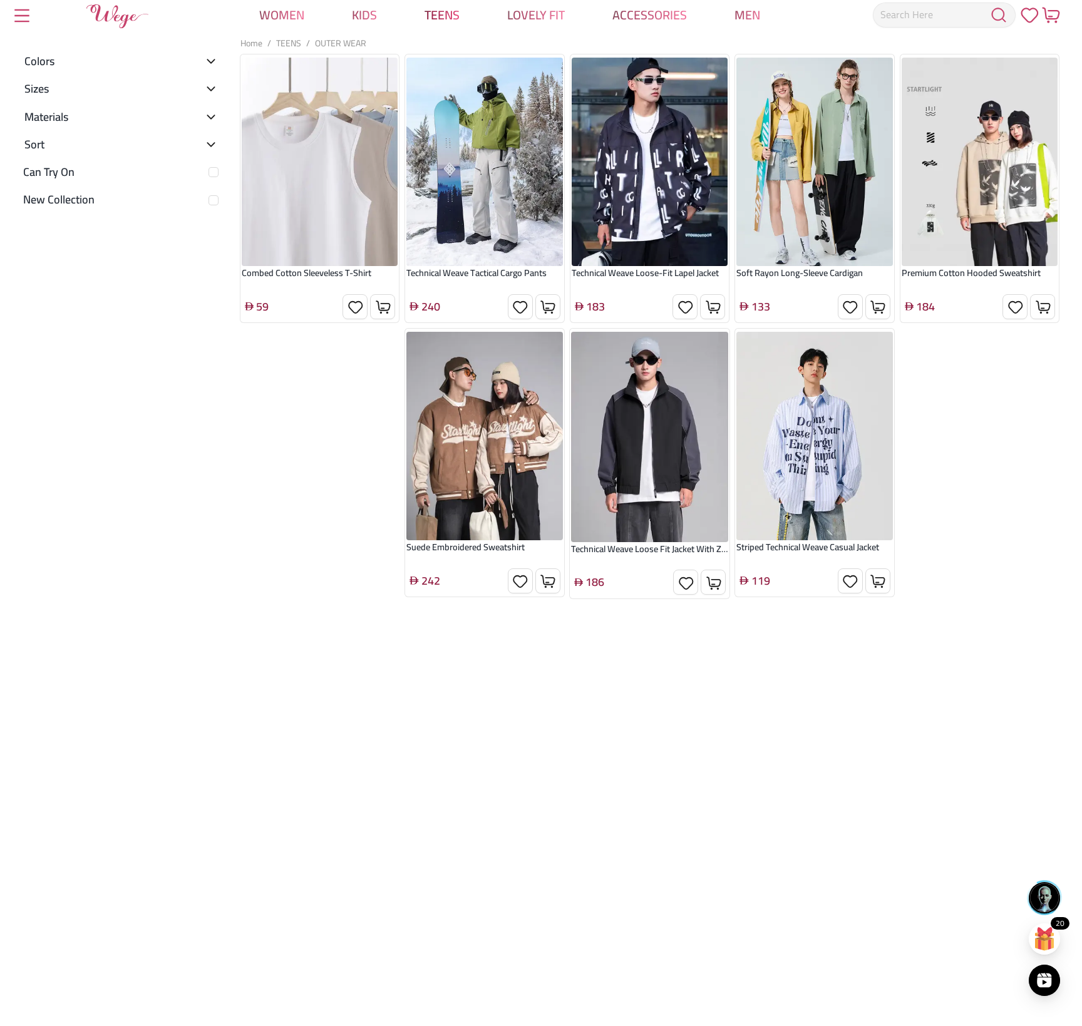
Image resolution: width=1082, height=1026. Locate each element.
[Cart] (1050, 15)
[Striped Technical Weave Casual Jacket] (814, 436)
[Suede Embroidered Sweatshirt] (484, 436)
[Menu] (22, 17)
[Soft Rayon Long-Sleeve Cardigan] (814, 162)
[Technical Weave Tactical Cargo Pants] (484, 162)
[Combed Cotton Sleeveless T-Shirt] (320, 162)
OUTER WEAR (340, 43)
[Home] (118, 19)
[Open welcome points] (1044, 939)
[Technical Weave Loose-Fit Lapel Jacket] (650, 162)
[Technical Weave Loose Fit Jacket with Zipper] (650, 436)
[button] (121, 56)
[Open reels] (1044, 980)
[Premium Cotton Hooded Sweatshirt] (980, 162)
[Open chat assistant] (1044, 897)
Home (251, 43)
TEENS (288, 43)
